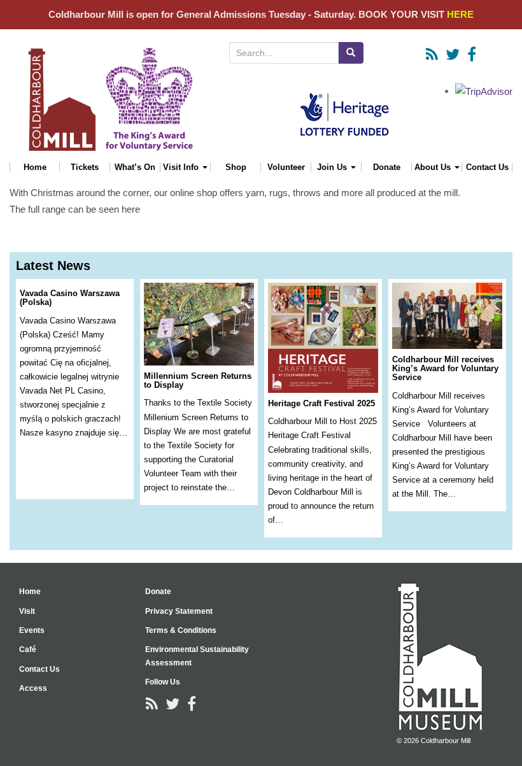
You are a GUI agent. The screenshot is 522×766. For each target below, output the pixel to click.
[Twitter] (453, 54)
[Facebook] (471, 54)
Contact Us (487, 167)
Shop (235, 167)
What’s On (135, 167)
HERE (460, 14)
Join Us (333, 167)
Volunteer (286, 167)
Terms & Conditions (180, 630)
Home (35, 167)
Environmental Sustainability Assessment (197, 656)
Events (32, 630)
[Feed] (432, 54)
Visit (27, 611)
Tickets (85, 167)
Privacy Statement (179, 611)
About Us (433, 167)
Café (27, 649)
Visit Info (182, 167)
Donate (386, 167)
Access (33, 688)
